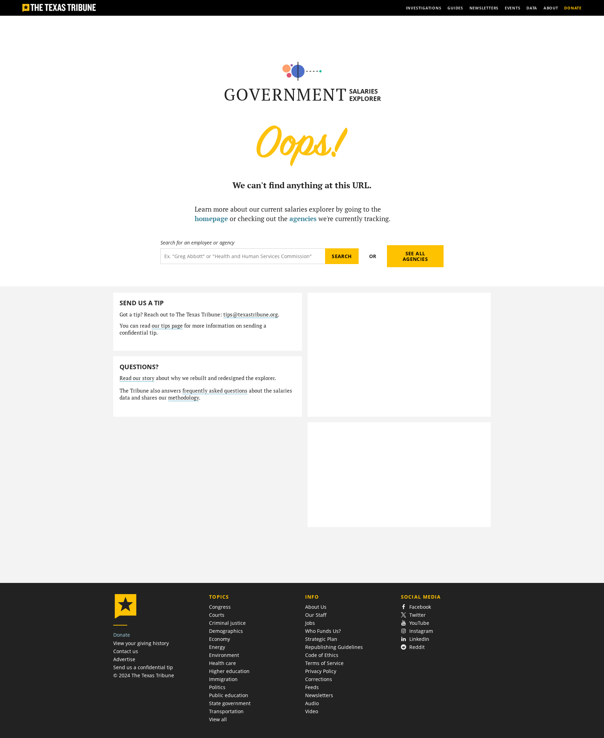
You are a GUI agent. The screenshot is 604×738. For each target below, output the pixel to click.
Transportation (226, 711)
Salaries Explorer (365, 95)
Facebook (420, 607)
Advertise (124, 659)
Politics (217, 687)
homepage (211, 218)
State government (230, 703)
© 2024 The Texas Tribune (143, 675)
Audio (312, 703)
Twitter (417, 615)
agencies (303, 218)
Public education (228, 695)
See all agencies (415, 256)
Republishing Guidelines (334, 647)
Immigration (223, 679)
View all (218, 719)
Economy (219, 639)
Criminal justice (227, 623)
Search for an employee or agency (197, 243)
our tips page (167, 325)
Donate (121, 634)
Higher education (229, 671)
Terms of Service (324, 663)
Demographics (226, 631)
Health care (222, 663)
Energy (217, 647)
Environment (224, 655)
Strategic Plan (321, 639)
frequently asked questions (214, 390)
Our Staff (315, 615)
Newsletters (319, 695)
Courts (216, 615)
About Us (315, 607)
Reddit (417, 647)
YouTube (419, 623)
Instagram (421, 631)
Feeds (312, 687)
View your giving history (141, 643)
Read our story (137, 378)
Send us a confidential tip (143, 667)
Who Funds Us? (323, 631)
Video (311, 711)
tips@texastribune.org (250, 314)
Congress (220, 607)
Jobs (310, 623)
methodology (183, 397)
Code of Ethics (321, 655)
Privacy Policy (320, 671)
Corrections (318, 679)
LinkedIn (419, 639)
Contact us (125, 651)
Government (285, 94)
